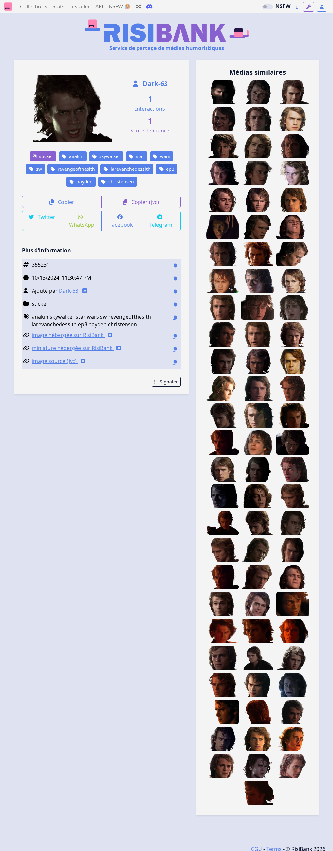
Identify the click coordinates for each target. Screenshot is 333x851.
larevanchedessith (130, 169)
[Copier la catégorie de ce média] (175, 305)
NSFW (282, 6)
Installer (80, 6)
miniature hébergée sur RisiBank (73, 348)
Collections (33, 6)
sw (38, 169)
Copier (65, 202)
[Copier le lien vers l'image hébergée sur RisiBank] (175, 336)
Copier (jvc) (144, 202)
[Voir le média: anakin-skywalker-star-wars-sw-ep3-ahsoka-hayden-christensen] (292, 685)
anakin (76, 156)
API (99, 6)
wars (164, 156)
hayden (84, 182)
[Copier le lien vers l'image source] (175, 362)
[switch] (267, 6)
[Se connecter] (321, 7)
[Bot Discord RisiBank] (149, 6)
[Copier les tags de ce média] (175, 318)
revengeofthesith (75, 169)
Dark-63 (154, 83)
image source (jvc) (55, 361)
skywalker (109, 156)
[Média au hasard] (138, 6)
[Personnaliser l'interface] (308, 7)
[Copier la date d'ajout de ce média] (175, 279)
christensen (120, 182)
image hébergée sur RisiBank (68, 335)
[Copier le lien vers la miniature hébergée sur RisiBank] (175, 349)
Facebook (121, 224)
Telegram (160, 224)
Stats (58, 6)
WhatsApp (81, 224)
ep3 (169, 169)
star (139, 156)
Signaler (168, 382)
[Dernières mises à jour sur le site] (296, 7)
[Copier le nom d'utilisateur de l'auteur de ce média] (175, 292)
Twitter (45, 216)
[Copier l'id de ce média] (175, 266)
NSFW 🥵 (120, 6)
